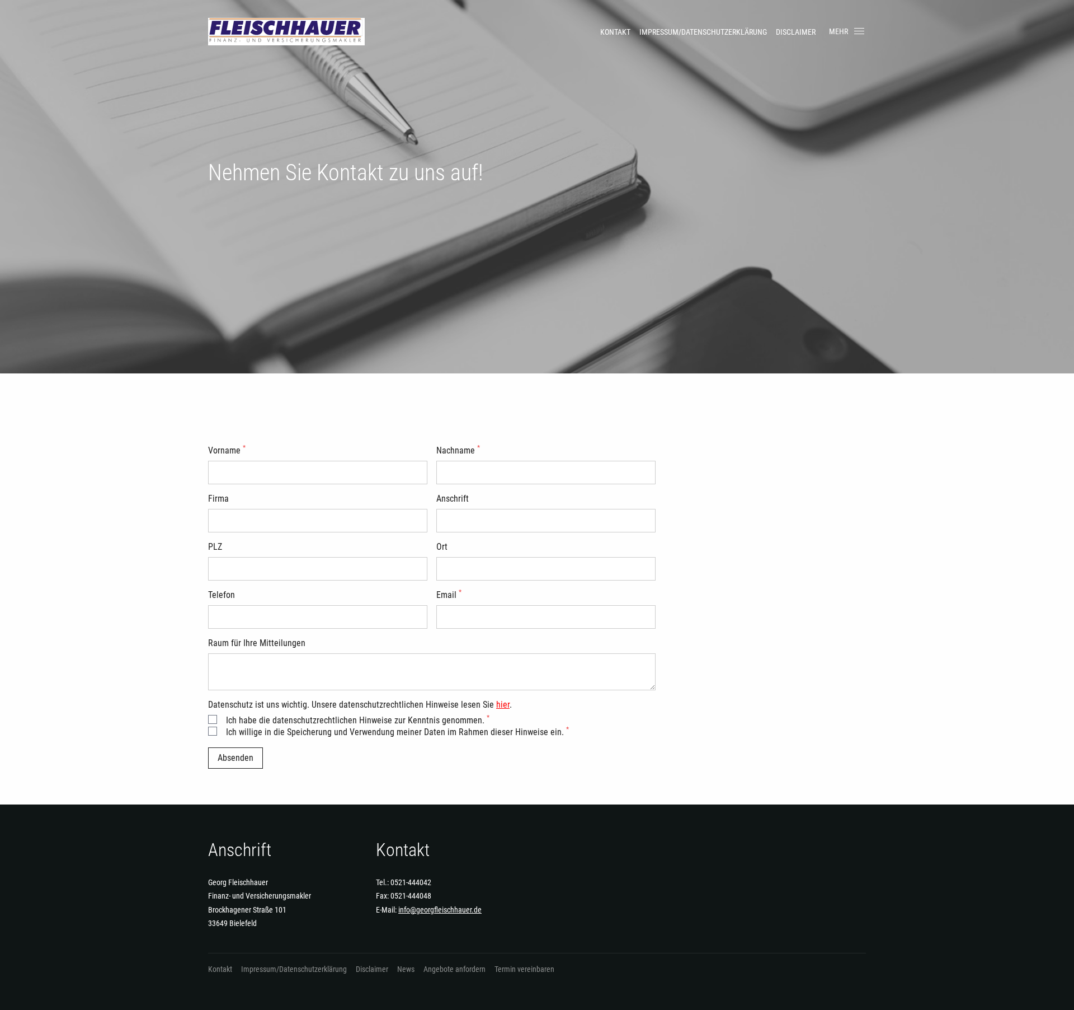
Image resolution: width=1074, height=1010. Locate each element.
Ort (441, 546)
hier (503, 704)
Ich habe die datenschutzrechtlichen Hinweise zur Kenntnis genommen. (357, 720)
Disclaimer (796, 31)
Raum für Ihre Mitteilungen (256, 643)
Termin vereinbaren (524, 969)
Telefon (221, 595)
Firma (218, 498)
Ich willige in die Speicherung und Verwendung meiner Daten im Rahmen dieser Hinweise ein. (397, 732)
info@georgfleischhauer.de (440, 909)
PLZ (215, 546)
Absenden (235, 757)
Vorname (227, 450)
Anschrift (452, 498)
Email (448, 595)
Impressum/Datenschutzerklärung (703, 31)
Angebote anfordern (454, 969)
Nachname (458, 450)
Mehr (838, 31)
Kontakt (615, 31)
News (405, 969)
